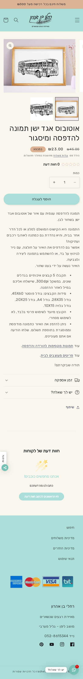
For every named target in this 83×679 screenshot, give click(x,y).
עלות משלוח (60, 155)
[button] (77, 20)
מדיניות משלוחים (62, 538)
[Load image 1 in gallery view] (66, 108)
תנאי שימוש (66, 559)
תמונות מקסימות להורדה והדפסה (47, 346)
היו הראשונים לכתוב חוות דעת (41, 496)
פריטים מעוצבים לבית (57, 355)
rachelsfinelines (47, 671)
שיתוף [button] (70, 407)
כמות (76, 173)
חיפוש (70, 528)
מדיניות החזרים (63, 548)
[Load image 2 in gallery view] (41, 108)
